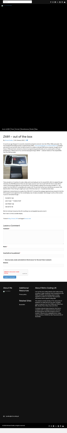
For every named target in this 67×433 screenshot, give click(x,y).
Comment (6, 228)
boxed (26, 218)
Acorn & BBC (6, 129)
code (29, 218)
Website (5, 262)
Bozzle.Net (22, 304)
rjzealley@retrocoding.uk (12, 416)
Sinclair (17, 129)
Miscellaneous (25, 129)
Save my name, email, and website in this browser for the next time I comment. (28, 260)
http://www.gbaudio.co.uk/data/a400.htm (46, 145)
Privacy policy (23, 294)
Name (5, 246)
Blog (36, 129)
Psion (12, 129)
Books (32, 129)
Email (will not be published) (11, 253)
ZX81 (16, 218)
